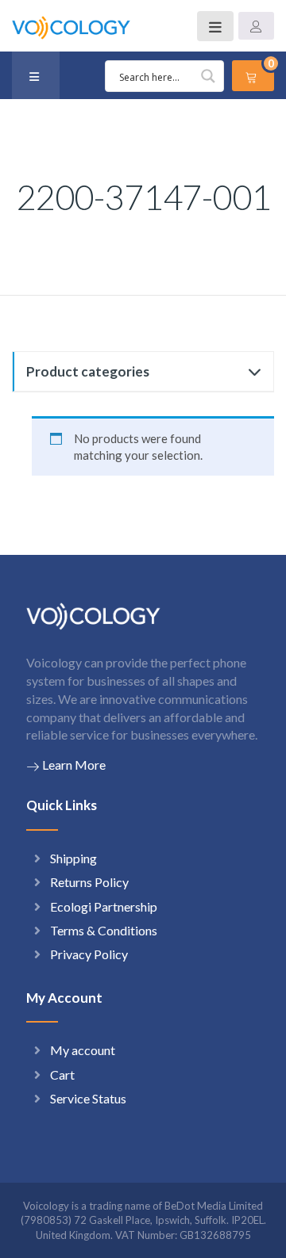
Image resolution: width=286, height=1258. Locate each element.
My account (82, 1049)
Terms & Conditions (103, 930)
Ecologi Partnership (103, 906)
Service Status (88, 1098)
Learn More (74, 764)
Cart (62, 1074)
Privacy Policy (89, 954)
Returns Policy (89, 881)
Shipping (73, 858)
